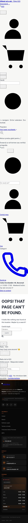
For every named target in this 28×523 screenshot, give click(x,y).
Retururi (4, 419)
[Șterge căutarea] (3, 86)
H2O (10, 376)
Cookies (3, 520)
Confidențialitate (14, 378)
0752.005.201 (8, 441)
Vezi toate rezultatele (8, 130)
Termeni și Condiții (6, 426)
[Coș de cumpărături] (14, 71)
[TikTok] (11, 404)
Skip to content (5, 291)
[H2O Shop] (14, 385)
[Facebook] (7, 404)
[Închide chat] (4, 365)
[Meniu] (3, 73)
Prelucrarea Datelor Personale (9, 429)
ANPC (3, 433)
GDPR (7, 520)
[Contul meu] (14, 42)
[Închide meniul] (10, 151)
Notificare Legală (6, 423)
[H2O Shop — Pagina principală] (4, 9)
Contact (4, 416)
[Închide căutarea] (3, 77)
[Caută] (3, 12)
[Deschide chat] (5, 353)
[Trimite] (4, 372)
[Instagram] (3, 404)
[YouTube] (15, 404)
